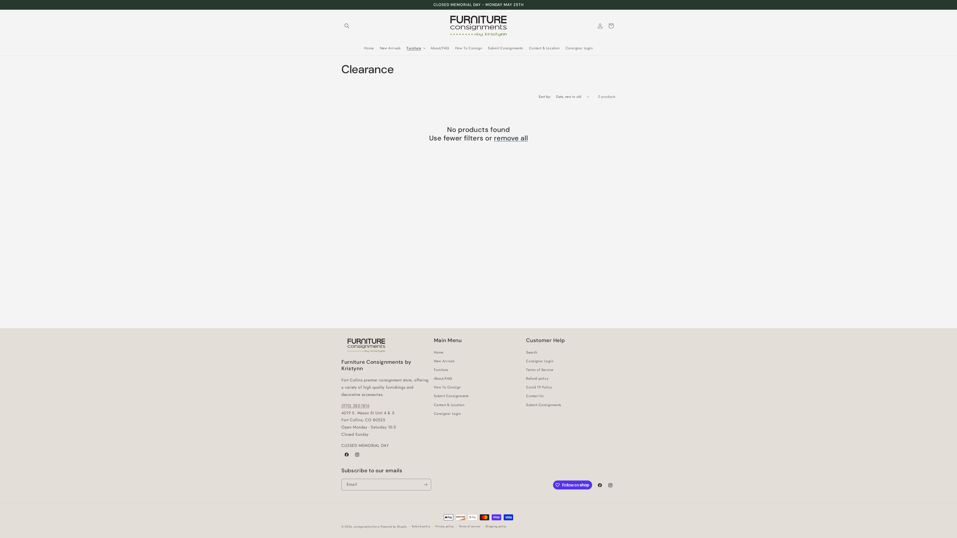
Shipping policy (495, 526)
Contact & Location (449, 404)
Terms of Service (539, 369)
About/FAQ (443, 378)
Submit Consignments (451, 395)
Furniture (441, 369)
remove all (511, 138)
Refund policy (537, 378)
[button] (346, 25)
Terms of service (469, 526)
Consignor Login (447, 413)
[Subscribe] (425, 484)
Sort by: (545, 96)
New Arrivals (444, 361)
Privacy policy (444, 526)
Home (438, 352)
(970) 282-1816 (355, 406)
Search (531, 352)
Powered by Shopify (394, 527)
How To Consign (447, 387)
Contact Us (535, 395)
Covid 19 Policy (539, 387)
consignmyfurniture (367, 527)
